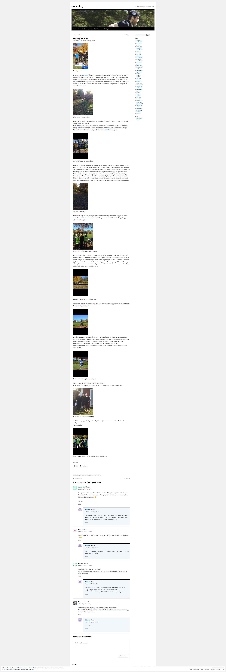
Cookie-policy (32, 669)
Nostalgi (127, 35)
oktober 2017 (139, 41)
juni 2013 (138, 94)
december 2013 (139, 84)
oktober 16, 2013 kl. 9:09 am (92, 584)
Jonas (79, 127)
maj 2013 (138, 95)
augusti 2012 (139, 110)
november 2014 (139, 67)
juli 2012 (138, 111)
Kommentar (123, 656)
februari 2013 (139, 100)
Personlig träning (98, 29)
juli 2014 (138, 73)
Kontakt (84, 29)
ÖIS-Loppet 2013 (80, 38)
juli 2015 (138, 64)
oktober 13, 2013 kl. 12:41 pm (92, 511)
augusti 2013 (139, 91)
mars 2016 (138, 54)
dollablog (77, 6)
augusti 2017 (139, 43)
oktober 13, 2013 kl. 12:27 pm (85, 489)
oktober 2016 (139, 48)
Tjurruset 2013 (77, 35)
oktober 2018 (139, 40)
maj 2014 (138, 76)
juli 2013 (138, 92)
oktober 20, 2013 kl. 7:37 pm (92, 622)
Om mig (90, 29)
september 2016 (139, 49)
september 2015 (139, 61)
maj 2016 (138, 53)
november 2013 (139, 86)
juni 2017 (138, 45)
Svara (79, 504)
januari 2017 (139, 46)
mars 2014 (138, 80)
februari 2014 (139, 81)
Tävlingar (106, 29)
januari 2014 (139, 83)
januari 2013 (139, 102)
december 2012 (139, 103)
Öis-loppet (85, 75)
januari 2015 (139, 65)
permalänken (98, 475)
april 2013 (138, 97)
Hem (74, 29)
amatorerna (81, 487)
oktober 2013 (139, 88)
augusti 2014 (139, 72)
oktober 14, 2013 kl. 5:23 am (85, 531)
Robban (108, 130)
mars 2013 (138, 99)
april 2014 (138, 78)
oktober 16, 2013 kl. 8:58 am (85, 565)
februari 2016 (139, 56)
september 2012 (139, 108)
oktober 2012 (139, 107)
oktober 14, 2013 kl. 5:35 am (92, 547)
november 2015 (139, 57)
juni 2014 (138, 75)
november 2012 (139, 105)
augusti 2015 (139, 62)
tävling (88, 475)
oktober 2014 (139, 68)
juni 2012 (138, 113)
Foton (79, 29)
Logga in (138, 119)
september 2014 (139, 70)
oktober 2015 (139, 59)
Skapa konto (139, 118)
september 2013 (139, 89)
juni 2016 (138, 51)
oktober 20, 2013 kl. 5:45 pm (85, 604)
